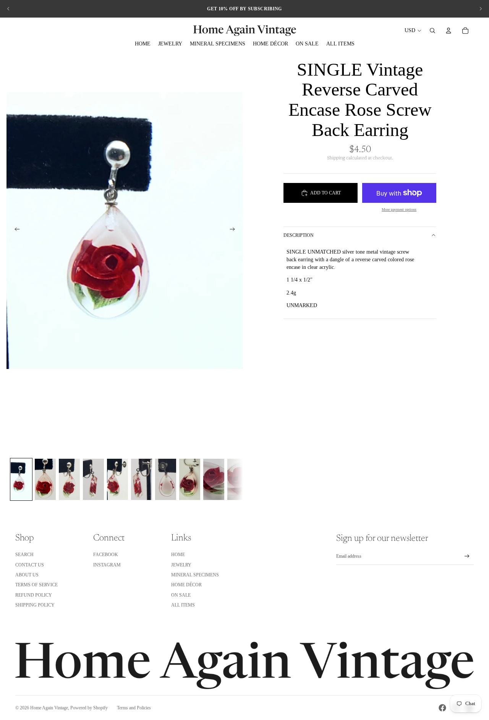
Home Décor (186, 584)
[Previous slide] (8, 8)
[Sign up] (467, 556)
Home (178, 554)
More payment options (399, 209)
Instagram (107, 565)
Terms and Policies (134, 707)
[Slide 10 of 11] (237, 479)
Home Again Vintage (49, 707)
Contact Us (29, 565)
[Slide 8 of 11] (189, 479)
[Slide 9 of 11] (213, 479)
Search (24, 554)
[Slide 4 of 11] (93, 479)
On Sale (181, 595)
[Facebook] (442, 707)
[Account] (448, 30)
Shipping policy (35, 605)
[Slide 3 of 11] (69, 479)
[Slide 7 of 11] (165, 479)
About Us (27, 575)
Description (298, 235)
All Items (183, 605)
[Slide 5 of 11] (117, 479)
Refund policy (33, 595)
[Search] (432, 30)
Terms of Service (36, 584)
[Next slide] (480, 8)
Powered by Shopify (89, 707)
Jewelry (181, 565)
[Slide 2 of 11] (45, 479)
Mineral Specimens (195, 575)
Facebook (105, 554)
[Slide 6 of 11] (141, 479)
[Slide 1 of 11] (21, 479)
